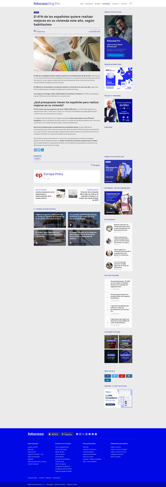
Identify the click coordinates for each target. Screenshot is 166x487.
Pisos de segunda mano (62, 447)
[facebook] (77, 434)
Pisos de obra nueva (61, 449)
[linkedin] (90, 434)
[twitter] (83, 434)
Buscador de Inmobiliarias (62, 459)
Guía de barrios (59, 456)
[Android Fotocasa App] (67, 434)
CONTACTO (124, 4)
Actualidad (106, 4)
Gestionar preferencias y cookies (37, 461)
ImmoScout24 (56, 478)
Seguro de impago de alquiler (63, 471)
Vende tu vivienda (115, 456)
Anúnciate (86, 447)
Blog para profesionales (89, 454)
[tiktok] (93, 434)
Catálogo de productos (117, 454)
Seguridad (30, 459)
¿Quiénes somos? (33, 447)
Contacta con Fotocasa (89, 449)
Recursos (115, 4)
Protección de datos (59, 484)
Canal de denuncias (33, 464)
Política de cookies (72, 484)
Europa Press (41, 31)
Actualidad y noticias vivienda (63, 469)
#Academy (98, 4)
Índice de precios (60, 454)
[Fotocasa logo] (36, 434)
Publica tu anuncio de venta (118, 452)
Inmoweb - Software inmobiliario (92, 459)
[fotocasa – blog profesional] (47, 3)
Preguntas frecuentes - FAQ (35, 454)
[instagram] (80, 434)
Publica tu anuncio (116, 447)
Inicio (81, 4)
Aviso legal (50, 484)
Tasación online (59, 461)
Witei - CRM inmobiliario (89, 461)
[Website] (45, 178)
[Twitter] (48, 178)
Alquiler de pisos (59, 452)
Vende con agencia (60, 464)
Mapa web (31, 449)
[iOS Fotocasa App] (54, 434)
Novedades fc (89, 4)
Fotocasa (41, 478)
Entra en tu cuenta (88, 456)
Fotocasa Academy (88, 452)
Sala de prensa (32, 452)
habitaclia (48, 478)
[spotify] (96, 434)
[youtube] (86, 434)
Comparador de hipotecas (62, 466)
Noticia (36, 12)
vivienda (37, 158)
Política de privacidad (33, 456)
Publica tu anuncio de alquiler (119, 449)
